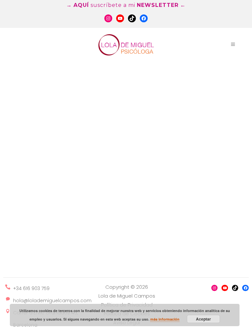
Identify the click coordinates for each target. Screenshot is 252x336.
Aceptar (203, 319)
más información (164, 319)
